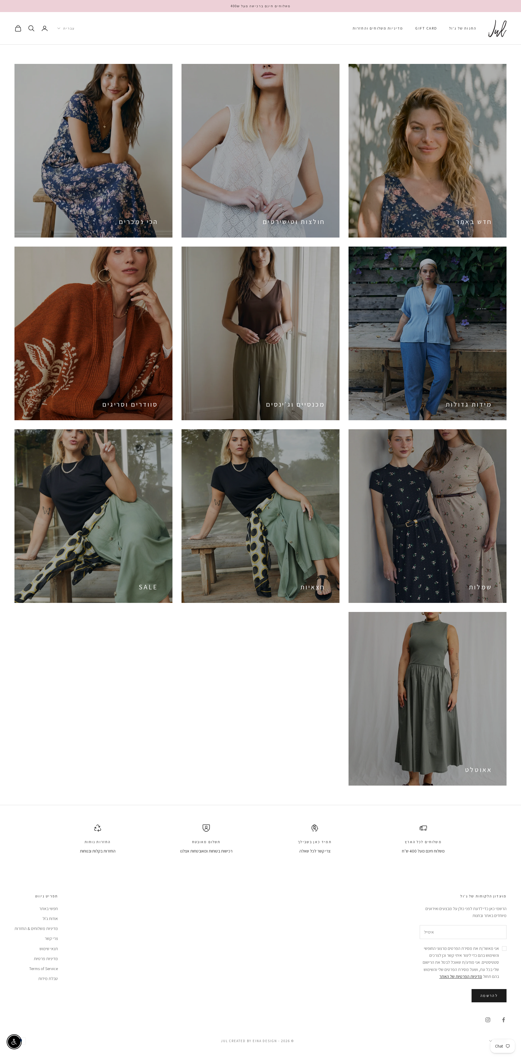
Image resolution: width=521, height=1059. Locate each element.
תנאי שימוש (48, 948)
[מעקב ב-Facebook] (503, 1020)
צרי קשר (51, 938)
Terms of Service (43, 968)
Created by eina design (253, 1041)
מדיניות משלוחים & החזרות (36, 928)
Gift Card (426, 28)
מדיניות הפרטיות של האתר (460, 976)
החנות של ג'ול (462, 28)
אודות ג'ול (50, 918)
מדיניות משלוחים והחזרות (378, 28)
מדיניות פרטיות (46, 958)
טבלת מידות (48, 978)
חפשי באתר (48, 908)
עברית (69, 28)
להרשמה (489, 995)
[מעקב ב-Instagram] (488, 1020)
